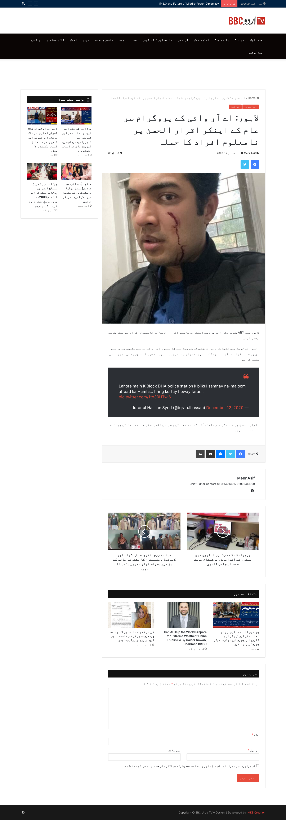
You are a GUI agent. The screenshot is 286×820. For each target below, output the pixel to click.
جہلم (240, 39)
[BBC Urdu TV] (247, 20)
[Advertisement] (143, 73)
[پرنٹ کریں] (200, 454)
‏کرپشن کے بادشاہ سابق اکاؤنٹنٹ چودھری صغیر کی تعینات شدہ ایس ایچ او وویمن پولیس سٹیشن (132, 636)
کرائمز (183, 39)
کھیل (73, 39)
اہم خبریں (238, 98)
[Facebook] (255, 164)
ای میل (253, 750)
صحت (134, 39)
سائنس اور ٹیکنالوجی (157, 39)
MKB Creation (256, 812)
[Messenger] (220, 454)
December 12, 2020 (224, 407)
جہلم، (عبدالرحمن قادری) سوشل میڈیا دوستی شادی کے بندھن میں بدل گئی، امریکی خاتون (77, 192)
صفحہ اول (256, 39)
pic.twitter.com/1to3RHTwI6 (145, 397)
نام (255, 734)
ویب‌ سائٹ (174, 750)
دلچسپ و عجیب (104, 39)
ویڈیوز (36, 39)
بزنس (122, 39)
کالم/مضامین (55, 39)
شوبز (86, 39)
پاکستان (223, 39)
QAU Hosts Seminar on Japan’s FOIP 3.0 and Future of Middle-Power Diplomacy (166, 3)
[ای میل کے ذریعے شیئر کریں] (210, 454)
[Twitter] (245, 164)
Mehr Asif (250, 153)
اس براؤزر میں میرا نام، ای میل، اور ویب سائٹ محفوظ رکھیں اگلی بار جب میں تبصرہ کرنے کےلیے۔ (189, 766)
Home (252, 98)
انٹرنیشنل (201, 39)
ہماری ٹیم (256, 52)
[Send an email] (242, 153)
